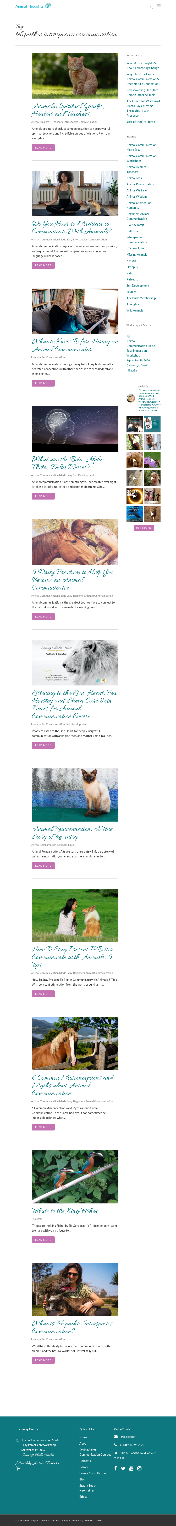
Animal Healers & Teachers (47, 121)
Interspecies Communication (80, 121)
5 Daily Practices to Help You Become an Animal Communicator (72, 580)
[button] (159, 5)
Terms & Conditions (50, 1520)
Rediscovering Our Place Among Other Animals (142, 92)
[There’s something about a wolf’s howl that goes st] (134, 478)
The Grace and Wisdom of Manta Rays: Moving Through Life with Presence (143, 108)
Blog (82, 1479)
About (83, 1443)
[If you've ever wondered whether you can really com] (152, 478)
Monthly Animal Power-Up (37, 1466)
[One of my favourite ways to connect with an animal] (134, 460)
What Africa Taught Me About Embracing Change (142, 65)
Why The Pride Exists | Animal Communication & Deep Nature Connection (142, 79)
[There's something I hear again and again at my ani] (134, 424)
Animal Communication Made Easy (51, 239)
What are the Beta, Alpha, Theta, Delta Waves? (69, 463)
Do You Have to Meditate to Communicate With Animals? (72, 228)
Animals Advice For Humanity (138, 205)
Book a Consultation (92, 1473)
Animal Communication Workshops (141, 158)
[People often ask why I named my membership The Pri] (152, 514)
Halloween (133, 231)
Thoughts (36, 1218)
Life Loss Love (65, 844)
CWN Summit (135, 225)
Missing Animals (136, 254)
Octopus (132, 267)
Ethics (83, 1496)
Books (83, 1467)
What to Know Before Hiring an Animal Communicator (75, 345)
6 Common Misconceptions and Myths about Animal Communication (73, 1085)
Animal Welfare (136, 190)
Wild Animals (134, 310)
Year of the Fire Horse (140, 122)
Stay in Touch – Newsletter (88, 1488)
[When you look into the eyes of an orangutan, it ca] (134, 442)
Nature (131, 261)
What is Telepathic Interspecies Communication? (72, 1327)
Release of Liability (93, 1520)
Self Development (83, 475)
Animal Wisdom (136, 196)
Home (83, 1437)
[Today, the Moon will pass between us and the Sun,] (134, 496)
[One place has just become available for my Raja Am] (134, 514)
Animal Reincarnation (43, 844)
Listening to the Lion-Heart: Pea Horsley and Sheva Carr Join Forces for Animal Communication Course (74, 704)
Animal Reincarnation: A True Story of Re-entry (72, 833)
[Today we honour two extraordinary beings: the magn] (152, 496)
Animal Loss (134, 178)
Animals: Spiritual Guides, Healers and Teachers (68, 110)
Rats (129, 273)
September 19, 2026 (138, 360)
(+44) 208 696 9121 (132, 1444)
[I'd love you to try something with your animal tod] (152, 442)
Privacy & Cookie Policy (72, 1520)
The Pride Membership (141, 298)
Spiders (131, 292)
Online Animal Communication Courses (95, 1452)
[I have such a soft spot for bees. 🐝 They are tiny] (152, 460)
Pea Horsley (128, 1436)
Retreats (132, 279)
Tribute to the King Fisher (65, 1211)
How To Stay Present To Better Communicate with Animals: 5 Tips (72, 957)
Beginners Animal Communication (93, 595)
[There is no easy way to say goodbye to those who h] (152, 424)
